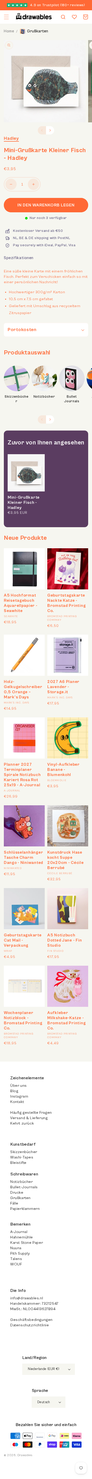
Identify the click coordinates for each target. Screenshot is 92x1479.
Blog (14, 1091)
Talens (16, 1259)
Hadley (11, 138)
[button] (6, 17)
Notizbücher (44, 397)
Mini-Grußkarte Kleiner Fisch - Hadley (24, 502)
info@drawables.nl (26, 1298)
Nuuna (15, 1248)
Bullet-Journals (24, 1187)
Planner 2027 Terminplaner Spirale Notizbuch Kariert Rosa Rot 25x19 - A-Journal (22, 774)
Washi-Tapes (21, 1157)
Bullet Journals (71, 399)
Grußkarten (37, 31)
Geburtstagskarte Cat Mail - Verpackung (23, 940)
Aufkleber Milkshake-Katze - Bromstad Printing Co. (66, 1020)
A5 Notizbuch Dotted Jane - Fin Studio (64, 940)
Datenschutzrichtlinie (29, 1325)
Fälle (14, 1203)
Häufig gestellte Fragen (31, 1112)
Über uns (18, 1085)
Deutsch (43, 1402)
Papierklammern (25, 1209)
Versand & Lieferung (29, 1118)
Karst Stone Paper (26, 1242)
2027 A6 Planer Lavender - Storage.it (63, 686)
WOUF (16, 1264)
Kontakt (17, 1102)
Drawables (24, 1455)
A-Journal (18, 1232)
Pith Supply (20, 1253)
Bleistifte (18, 1163)
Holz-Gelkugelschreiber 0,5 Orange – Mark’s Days (23, 689)
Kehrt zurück (22, 1123)
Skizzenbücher (17, 399)
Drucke (17, 1192)
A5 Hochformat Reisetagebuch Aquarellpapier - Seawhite (21, 603)
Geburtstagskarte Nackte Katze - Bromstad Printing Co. (66, 603)
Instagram (19, 1096)
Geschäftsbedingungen (31, 1320)
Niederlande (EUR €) (44, 1369)
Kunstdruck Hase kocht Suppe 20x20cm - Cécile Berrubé (65, 860)
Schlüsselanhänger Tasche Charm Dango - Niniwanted (23, 857)
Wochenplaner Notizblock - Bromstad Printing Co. (23, 1020)
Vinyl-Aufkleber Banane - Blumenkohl (63, 769)
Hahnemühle (21, 1237)
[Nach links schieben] (42, 130)
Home (9, 31)
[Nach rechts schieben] (50, 130)
